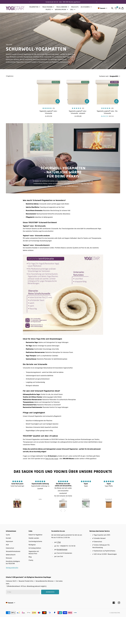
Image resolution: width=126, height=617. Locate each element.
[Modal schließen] (88, 294)
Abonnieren (78, 314)
